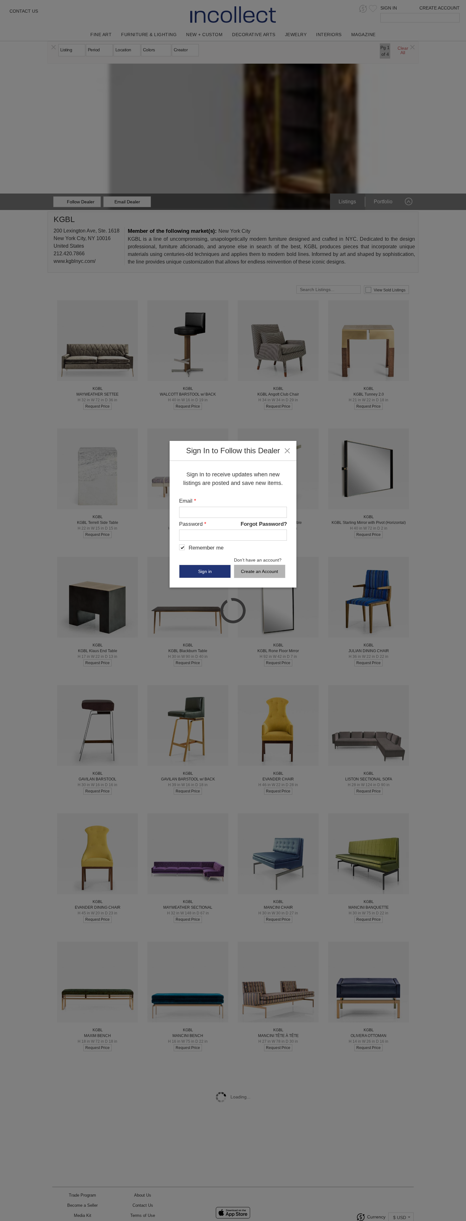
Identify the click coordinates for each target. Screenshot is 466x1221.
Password (192, 524)
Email (187, 501)
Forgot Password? (264, 524)
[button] (287, 450)
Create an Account (259, 571)
